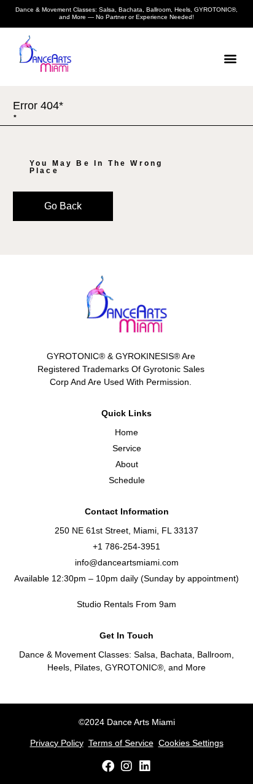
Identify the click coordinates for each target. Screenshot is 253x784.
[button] (230, 58)
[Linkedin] (145, 766)
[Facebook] (108, 766)
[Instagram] (126, 766)
